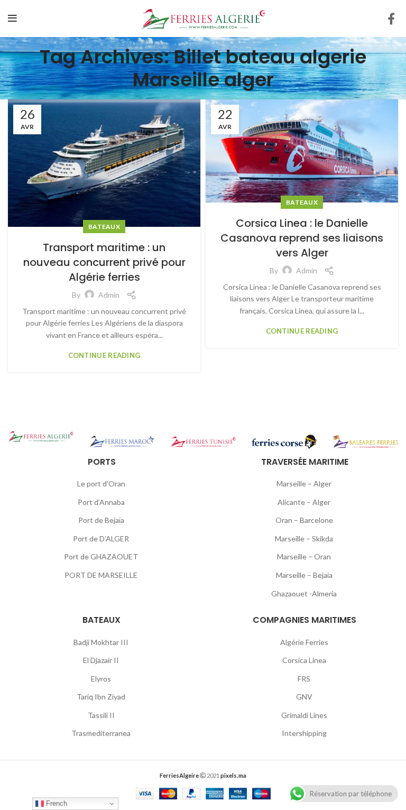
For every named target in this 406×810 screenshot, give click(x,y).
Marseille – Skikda (304, 538)
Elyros (101, 678)
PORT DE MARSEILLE (100, 574)
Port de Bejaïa (101, 520)
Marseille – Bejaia (304, 574)
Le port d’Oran (101, 483)
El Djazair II (101, 660)
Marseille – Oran (304, 556)
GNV (304, 696)
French (55, 803)
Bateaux (104, 227)
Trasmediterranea (101, 733)
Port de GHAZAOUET (101, 556)
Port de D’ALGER (101, 538)
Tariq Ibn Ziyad (101, 696)
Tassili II (101, 715)
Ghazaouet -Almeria (304, 593)
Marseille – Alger (303, 483)
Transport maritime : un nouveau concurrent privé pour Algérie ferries (104, 262)
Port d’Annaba (101, 502)
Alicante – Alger (304, 502)
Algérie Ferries (304, 642)
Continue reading (104, 355)
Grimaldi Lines (304, 715)
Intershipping (304, 733)
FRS (304, 678)
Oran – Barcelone (304, 520)
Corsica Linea (304, 660)
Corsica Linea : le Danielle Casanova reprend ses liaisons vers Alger (301, 238)
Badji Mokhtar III (100, 642)
